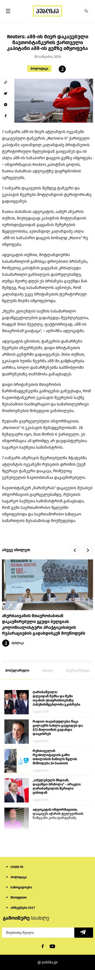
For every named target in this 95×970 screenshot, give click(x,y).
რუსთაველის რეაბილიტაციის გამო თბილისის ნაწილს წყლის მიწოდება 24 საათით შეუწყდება (55, 757)
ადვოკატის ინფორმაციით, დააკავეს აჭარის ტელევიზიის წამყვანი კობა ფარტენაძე (58, 814)
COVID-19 (16, 867)
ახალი (47, 670)
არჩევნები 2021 (22, 908)
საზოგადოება (21, 887)
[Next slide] (88, 550)
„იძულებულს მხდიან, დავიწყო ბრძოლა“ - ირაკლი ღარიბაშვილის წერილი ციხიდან (57, 786)
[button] (86, 11)
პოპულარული (17, 670)
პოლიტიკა (39, 69)
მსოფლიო (18, 897)
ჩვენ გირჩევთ (78, 670)
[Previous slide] (75, 550)
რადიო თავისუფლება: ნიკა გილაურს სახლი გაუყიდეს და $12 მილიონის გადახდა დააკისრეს (58, 727)
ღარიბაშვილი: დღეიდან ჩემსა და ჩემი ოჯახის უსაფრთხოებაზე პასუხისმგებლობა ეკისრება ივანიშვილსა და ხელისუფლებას (56, 698)
